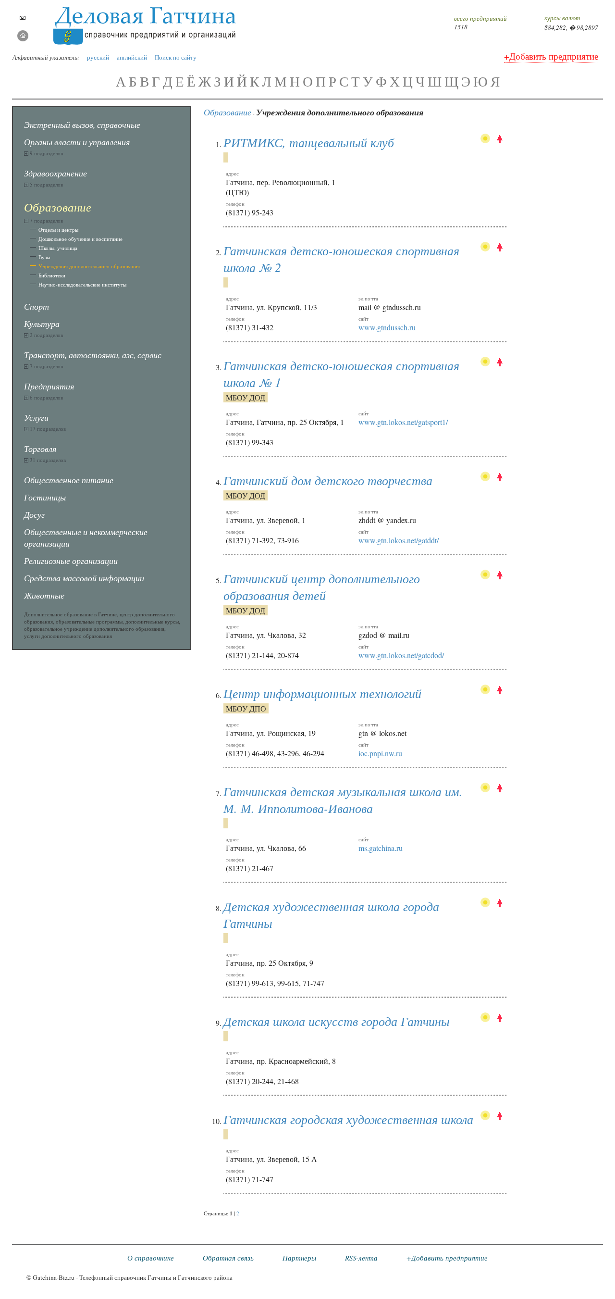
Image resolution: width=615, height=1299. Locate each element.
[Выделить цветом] (485, 140)
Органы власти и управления (77, 142)
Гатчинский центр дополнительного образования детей (321, 586)
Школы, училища (57, 247)
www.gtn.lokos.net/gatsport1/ (403, 422)
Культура (42, 323)
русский (98, 57)
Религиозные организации (71, 560)
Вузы (44, 257)
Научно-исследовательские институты (82, 284)
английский (132, 57)
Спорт (36, 306)
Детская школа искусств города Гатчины (336, 1020)
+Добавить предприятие (551, 56)
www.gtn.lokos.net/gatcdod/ (401, 655)
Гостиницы (45, 497)
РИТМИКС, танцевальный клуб (308, 142)
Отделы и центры (58, 229)
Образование (227, 112)
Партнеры (299, 1257)
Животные (44, 595)
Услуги (36, 417)
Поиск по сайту (176, 57)
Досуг (34, 514)
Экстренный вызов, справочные (82, 124)
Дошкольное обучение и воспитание (80, 238)
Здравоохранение (55, 173)
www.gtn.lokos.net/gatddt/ (398, 540)
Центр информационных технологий (322, 693)
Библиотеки (51, 275)
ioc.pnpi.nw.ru (380, 753)
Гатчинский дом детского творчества (327, 480)
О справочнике (150, 1257)
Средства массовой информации (84, 578)
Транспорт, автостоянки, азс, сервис (92, 355)
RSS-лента (361, 1257)
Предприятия (49, 386)
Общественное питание (68, 480)
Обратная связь (228, 1257)
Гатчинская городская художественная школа (348, 1119)
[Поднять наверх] (499, 140)
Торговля (40, 448)
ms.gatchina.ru (380, 848)
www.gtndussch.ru (387, 327)
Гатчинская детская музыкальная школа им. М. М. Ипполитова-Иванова (343, 799)
